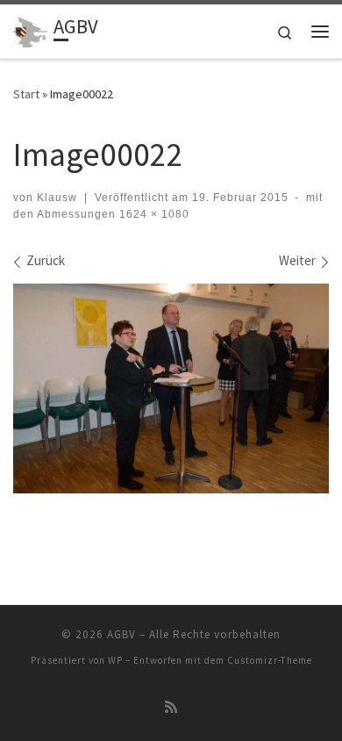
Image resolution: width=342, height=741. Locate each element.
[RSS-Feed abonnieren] (171, 707)
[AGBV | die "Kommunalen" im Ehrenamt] (30, 29)
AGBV (121, 634)
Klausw (57, 197)
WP (115, 660)
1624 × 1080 (152, 214)
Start (26, 94)
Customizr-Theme (269, 660)
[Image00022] (171, 388)
